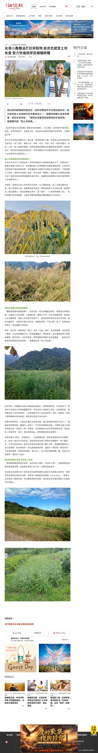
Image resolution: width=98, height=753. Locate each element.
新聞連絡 (20, 735)
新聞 (33, 6)
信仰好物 (42, 6)
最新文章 (9, 16)
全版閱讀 (53, 6)
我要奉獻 (65, 639)
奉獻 (83, 6)
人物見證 (32, 16)
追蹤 (30, 57)
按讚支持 (38, 633)
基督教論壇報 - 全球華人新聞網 (14, 6)
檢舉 (69, 56)
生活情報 (59, 16)
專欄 (39, 16)
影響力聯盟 (48, 16)
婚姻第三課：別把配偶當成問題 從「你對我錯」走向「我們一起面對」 (59, 701)
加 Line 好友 (16, 633)
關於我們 (10, 735)
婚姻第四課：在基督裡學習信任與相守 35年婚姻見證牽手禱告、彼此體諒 (37, 701)
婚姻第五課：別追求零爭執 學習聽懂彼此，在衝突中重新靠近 (14, 700)
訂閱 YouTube (60, 633)
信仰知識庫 (69, 16)
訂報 (78, 6)
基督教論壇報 (20, 16)
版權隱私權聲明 (81, 735)
